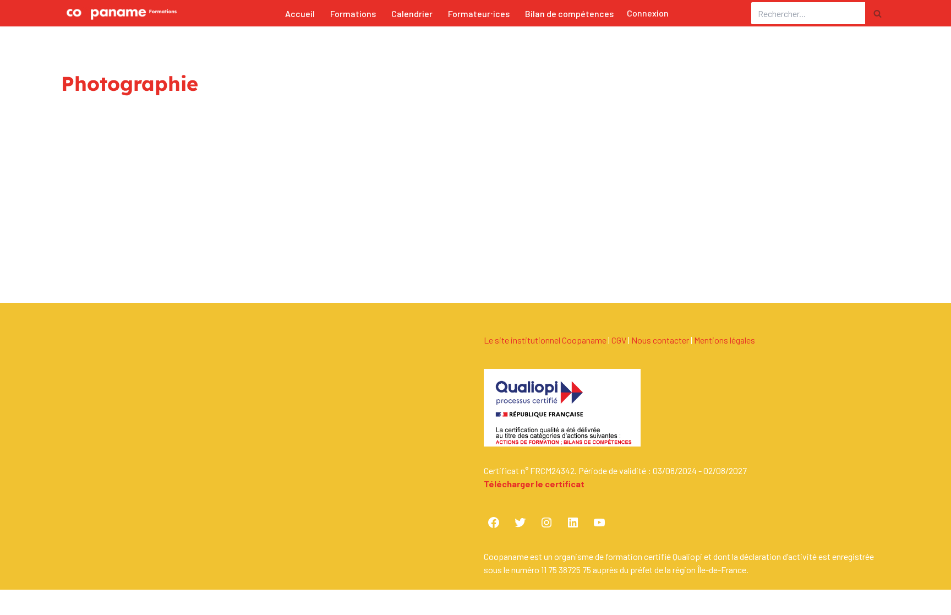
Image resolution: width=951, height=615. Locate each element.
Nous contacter (660, 340)
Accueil (300, 13)
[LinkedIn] (573, 522)
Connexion (648, 13)
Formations (353, 13)
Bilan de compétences (569, 13)
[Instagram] (546, 522)
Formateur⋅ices (479, 13)
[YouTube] (599, 522)
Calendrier (412, 13)
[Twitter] (520, 522)
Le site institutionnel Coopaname (545, 340)
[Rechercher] (877, 13)
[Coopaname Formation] (119, 13)
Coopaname (158, 606)
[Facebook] (494, 522)
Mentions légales (724, 340)
